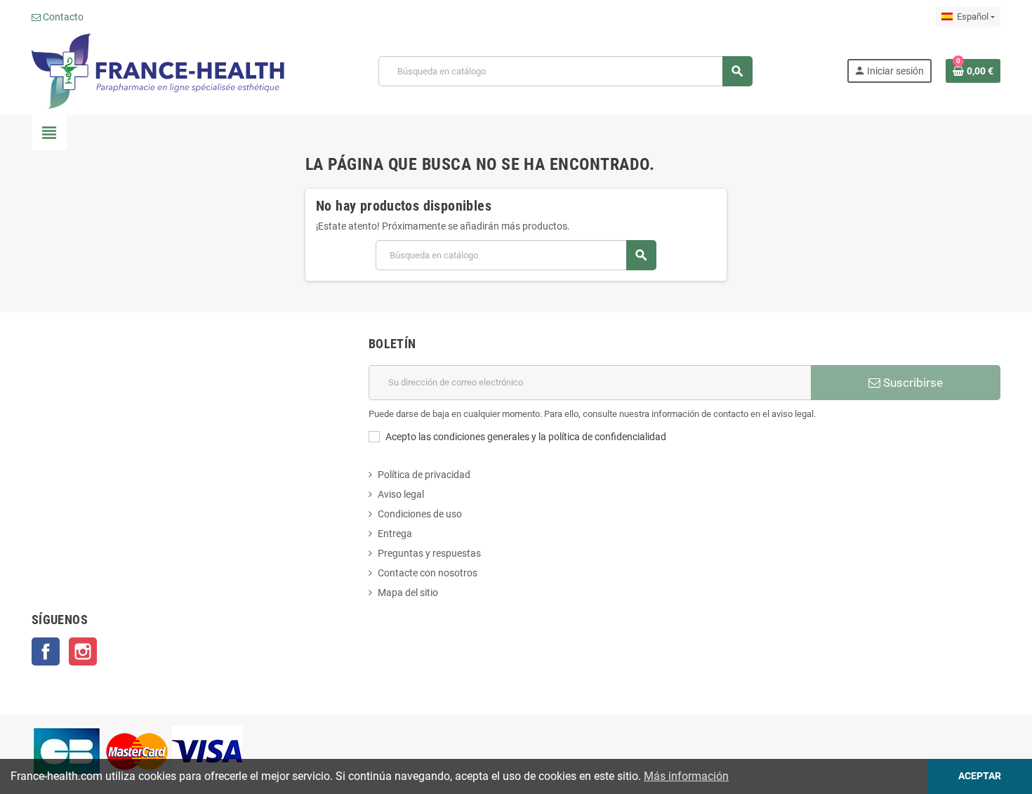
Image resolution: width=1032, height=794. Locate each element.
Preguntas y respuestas (429, 553)
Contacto (62, 16)
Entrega (395, 533)
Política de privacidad (424, 474)
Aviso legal (401, 494)
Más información (686, 776)
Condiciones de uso (420, 514)
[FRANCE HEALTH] (158, 70)
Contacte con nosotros (427, 572)
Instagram (83, 651)
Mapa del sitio (408, 592)
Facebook (46, 651)
